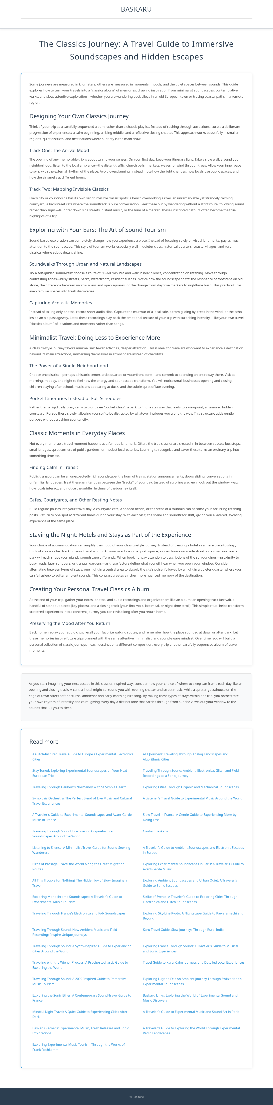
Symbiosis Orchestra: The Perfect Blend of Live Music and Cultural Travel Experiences (82, 801)
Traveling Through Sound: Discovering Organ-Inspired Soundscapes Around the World (73, 834)
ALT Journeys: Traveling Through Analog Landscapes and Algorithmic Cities (185, 756)
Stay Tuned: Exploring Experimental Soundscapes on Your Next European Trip (79, 773)
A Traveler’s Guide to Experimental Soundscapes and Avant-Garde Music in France (82, 817)
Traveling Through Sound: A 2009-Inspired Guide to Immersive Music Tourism (79, 981)
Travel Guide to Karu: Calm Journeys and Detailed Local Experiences (193, 962)
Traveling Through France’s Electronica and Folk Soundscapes (79, 913)
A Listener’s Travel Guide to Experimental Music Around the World (192, 798)
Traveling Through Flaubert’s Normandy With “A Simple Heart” (79, 787)
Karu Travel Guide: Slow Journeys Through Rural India (183, 929)
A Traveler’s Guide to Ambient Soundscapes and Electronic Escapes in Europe (193, 850)
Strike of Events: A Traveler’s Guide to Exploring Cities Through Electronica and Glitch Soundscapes (190, 899)
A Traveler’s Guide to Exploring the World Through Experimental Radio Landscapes (191, 1031)
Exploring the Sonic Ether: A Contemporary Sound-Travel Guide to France (81, 998)
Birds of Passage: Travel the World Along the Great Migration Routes (78, 866)
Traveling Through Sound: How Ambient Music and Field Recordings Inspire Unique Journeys (74, 932)
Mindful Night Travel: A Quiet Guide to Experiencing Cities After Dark (80, 1014)
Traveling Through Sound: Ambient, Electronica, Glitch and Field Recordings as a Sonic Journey (191, 773)
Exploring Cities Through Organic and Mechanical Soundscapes (191, 787)
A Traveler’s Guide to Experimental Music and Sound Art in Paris (191, 1012)
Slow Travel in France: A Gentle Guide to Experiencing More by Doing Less (189, 817)
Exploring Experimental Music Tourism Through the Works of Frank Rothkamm (78, 1047)
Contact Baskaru (155, 831)
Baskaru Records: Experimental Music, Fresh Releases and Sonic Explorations (80, 1031)
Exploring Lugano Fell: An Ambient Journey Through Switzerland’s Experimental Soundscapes (192, 981)
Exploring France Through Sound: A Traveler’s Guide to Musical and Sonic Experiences (190, 948)
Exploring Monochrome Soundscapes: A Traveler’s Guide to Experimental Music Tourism (77, 899)
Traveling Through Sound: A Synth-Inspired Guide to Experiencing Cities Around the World (82, 948)
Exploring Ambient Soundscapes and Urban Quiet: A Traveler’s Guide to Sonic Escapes (190, 883)
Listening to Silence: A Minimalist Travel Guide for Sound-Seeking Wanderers (81, 850)
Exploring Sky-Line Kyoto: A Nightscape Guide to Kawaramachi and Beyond (193, 916)
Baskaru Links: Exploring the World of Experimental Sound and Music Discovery (190, 998)
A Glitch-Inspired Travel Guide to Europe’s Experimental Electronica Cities (83, 756)
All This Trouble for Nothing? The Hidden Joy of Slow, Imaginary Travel (80, 883)
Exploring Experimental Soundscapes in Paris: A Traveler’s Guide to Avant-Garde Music (193, 866)
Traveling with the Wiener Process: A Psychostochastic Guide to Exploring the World (80, 965)
